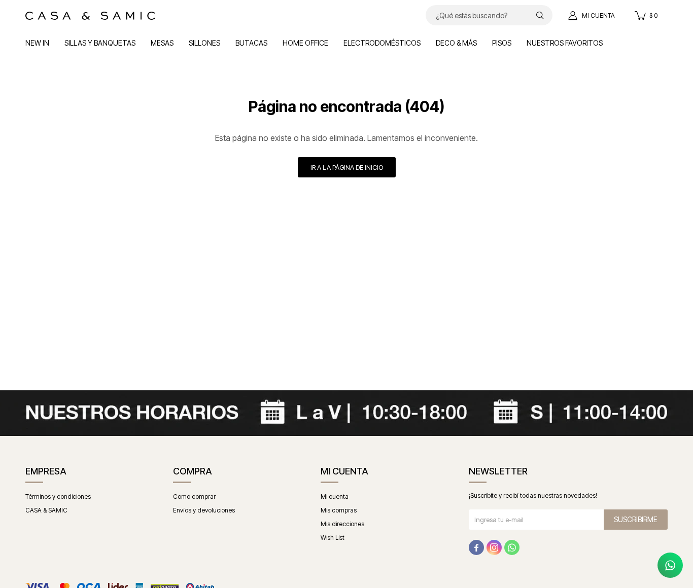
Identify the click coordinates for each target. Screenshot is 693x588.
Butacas (251, 43)
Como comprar (194, 496)
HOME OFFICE (305, 43)
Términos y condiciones (58, 496)
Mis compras (339, 510)
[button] (539, 15)
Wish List (332, 537)
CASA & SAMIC (46, 510)
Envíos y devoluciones (204, 510)
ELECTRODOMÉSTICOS (382, 43)
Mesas (162, 43)
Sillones (204, 43)
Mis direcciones (342, 524)
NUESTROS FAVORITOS (565, 43)
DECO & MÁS (456, 43)
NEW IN (37, 43)
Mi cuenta (335, 496)
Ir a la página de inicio (346, 167)
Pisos (501, 43)
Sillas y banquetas (99, 43)
